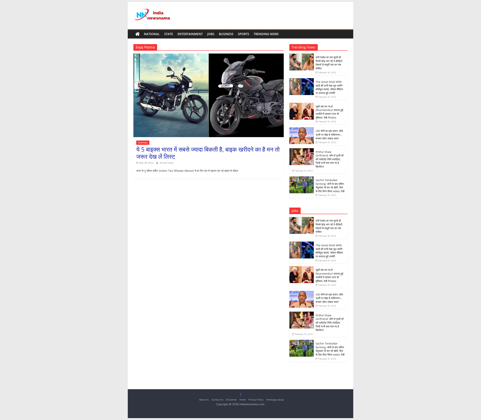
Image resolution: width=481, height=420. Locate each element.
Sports (243, 34)
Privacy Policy (256, 399)
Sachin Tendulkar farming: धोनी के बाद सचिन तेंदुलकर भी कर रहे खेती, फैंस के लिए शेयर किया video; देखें (330, 185)
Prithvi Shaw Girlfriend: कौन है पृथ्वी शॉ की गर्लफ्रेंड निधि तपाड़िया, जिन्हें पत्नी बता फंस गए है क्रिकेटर (329, 159)
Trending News (266, 34)
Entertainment (190, 34)
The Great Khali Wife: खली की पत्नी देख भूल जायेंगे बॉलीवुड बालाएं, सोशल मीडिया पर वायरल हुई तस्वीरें (329, 87)
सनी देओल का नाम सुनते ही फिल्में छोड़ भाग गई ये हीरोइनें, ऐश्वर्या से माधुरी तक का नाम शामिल (329, 62)
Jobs (210, 34)
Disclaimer (231, 399)
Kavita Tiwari (167, 162)
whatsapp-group (275, 399)
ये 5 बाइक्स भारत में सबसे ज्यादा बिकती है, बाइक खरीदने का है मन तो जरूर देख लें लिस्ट (208, 152)
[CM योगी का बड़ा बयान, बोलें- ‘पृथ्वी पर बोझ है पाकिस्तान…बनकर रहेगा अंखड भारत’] (301, 129)
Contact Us (217, 399)
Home (243, 399)
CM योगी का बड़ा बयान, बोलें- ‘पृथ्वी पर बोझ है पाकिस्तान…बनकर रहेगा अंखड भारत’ (330, 134)
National (152, 34)
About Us (204, 399)
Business (226, 34)
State (168, 34)
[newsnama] (137, 34)
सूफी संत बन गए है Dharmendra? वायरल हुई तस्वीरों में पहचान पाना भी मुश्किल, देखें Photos (329, 112)
